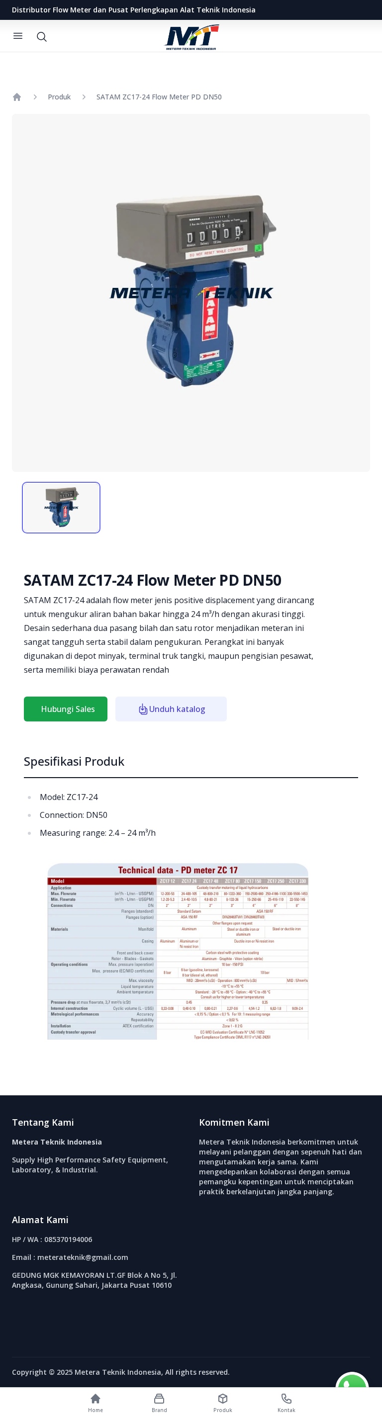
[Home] (17, 97)
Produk (59, 96)
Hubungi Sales (68, 709)
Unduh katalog (177, 709)
